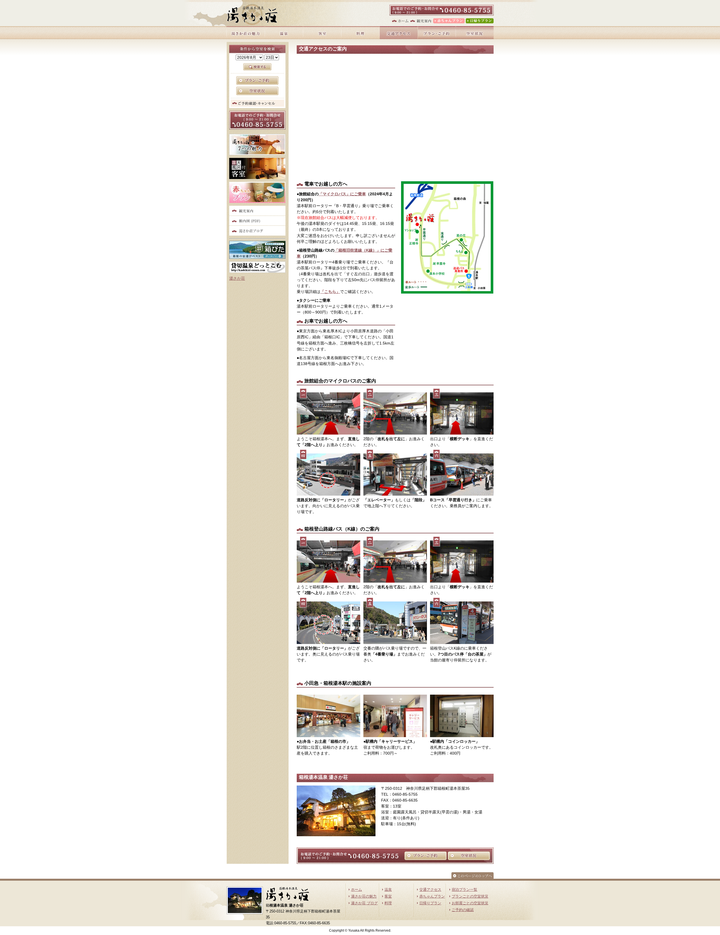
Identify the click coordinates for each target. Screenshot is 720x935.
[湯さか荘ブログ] (257, 232)
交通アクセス (430, 890)
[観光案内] (420, 22)
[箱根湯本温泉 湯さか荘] (252, 14)
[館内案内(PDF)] (257, 222)
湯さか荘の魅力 (364, 896)
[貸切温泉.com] (257, 269)
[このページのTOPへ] (472, 877)
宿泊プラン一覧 (464, 890)
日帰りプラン (430, 903)
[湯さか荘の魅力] (245, 37)
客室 (388, 896)
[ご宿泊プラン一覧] (257, 81)
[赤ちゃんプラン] (448, 22)
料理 (388, 903)
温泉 (388, 890)
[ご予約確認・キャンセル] (257, 103)
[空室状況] (475, 37)
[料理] (360, 37)
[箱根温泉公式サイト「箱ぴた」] (257, 255)
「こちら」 (330, 291)
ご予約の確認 (463, 910)
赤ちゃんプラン (432, 896)
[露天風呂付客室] (257, 176)
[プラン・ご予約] (437, 37)
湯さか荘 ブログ (364, 903)
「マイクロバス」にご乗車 (342, 194)
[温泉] (284, 37)
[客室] (322, 37)
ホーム (356, 890)
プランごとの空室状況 (470, 896)
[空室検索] (257, 92)
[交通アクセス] (398, 37)
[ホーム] (399, 22)
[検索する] (257, 69)
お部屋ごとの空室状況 (470, 903)
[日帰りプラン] (480, 22)
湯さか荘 (237, 278)
